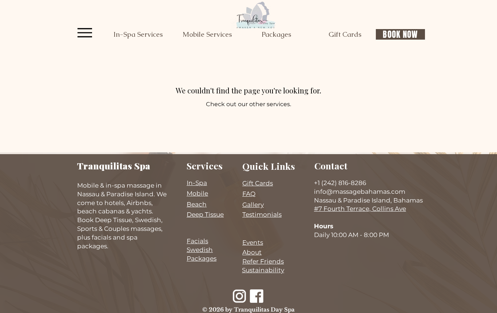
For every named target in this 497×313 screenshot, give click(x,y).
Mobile (197, 193)
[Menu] (84, 32)
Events (252, 242)
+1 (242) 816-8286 (340, 182)
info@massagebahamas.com (359, 191)
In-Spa (197, 182)
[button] (137, 34)
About (252, 252)
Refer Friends (263, 261)
